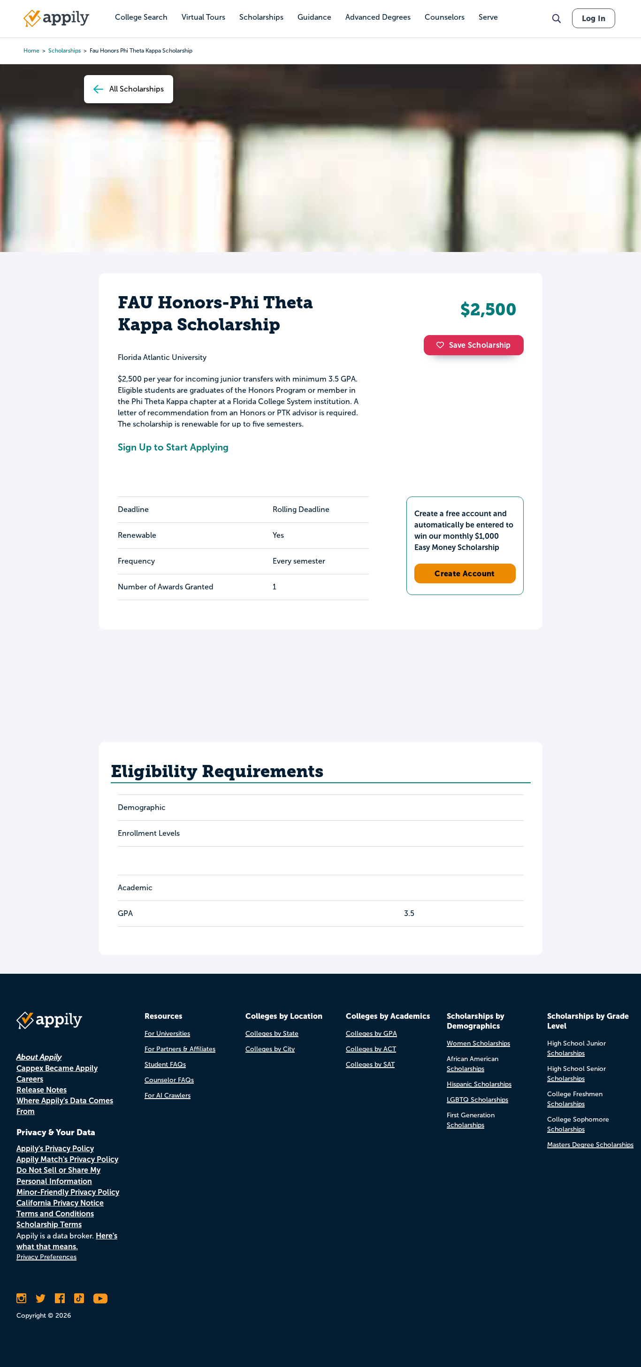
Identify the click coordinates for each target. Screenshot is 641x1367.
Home (31, 50)
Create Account (465, 573)
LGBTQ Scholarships (477, 1099)
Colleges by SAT (370, 1064)
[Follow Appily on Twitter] (41, 1298)
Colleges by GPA (371, 1033)
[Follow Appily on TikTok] (79, 1298)
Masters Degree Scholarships (590, 1144)
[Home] (56, 18)
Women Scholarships (478, 1043)
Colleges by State (271, 1033)
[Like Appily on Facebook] (60, 1298)
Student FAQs (165, 1064)
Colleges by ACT (371, 1049)
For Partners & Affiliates (180, 1049)
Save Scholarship (480, 345)
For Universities (167, 1033)
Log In (593, 18)
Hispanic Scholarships (479, 1084)
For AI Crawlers (168, 1095)
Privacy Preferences (46, 1256)
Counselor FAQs (169, 1080)
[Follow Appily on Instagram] (21, 1298)
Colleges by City (270, 1049)
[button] (442, 345)
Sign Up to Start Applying (173, 447)
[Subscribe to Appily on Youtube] (100, 1298)
